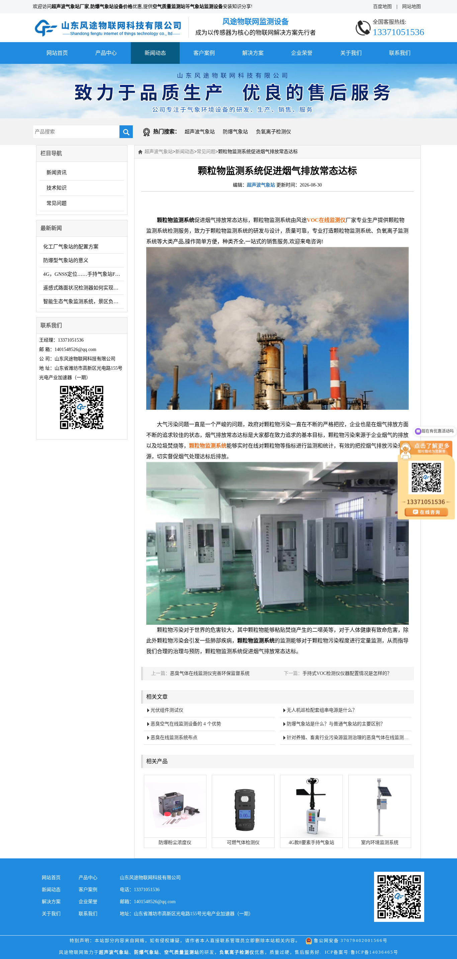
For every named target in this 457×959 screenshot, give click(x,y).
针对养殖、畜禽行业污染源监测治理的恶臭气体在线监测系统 (349, 737)
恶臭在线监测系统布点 (174, 737)
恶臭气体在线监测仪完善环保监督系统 (210, 673)
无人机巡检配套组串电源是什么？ (322, 710)
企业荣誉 (301, 53)
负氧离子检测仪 (273, 131)
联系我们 (399, 53)
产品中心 (106, 53)
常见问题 (57, 203)
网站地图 (411, 6)
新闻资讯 (57, 172)
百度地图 (382, 6)
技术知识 (57, 188)
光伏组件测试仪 (167, 710)
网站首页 (57, 53)
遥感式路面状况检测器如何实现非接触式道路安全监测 (83, 287)
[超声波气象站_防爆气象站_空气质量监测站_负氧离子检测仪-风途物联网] (108, 21)
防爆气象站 (235, 131)
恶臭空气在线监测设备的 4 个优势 (186, 723)
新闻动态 (155, 53)
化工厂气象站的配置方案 (70, 246)
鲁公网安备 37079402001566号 (350, 940)
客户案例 (204, 53)
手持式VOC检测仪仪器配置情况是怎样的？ (347, 673)
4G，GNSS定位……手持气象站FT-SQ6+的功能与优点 (83, 274)
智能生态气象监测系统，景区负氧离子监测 (83, 301)
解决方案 (253, 53)
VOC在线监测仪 (326, 220)
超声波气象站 (200, 131)
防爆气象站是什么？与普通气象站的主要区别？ (336, 723)
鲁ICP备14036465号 (374, 952)
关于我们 (351, 53)
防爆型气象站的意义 (65, 260)
